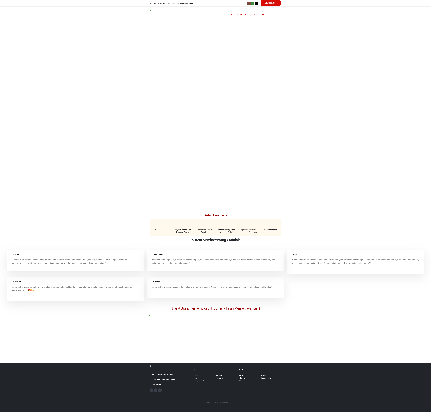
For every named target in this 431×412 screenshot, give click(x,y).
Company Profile (250, 15)
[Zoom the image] (158, 366)
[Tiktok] (256, 3)
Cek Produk (266, 144)
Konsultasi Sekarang (232, 144)
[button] (280, 15)
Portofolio (262, 15)
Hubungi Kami (269, 3)
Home (233, 15)
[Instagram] (249, 3)
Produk (239, 15)
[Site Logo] (164, 15)
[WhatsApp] (252, 3)
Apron (241, 375)
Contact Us (271, 15)
